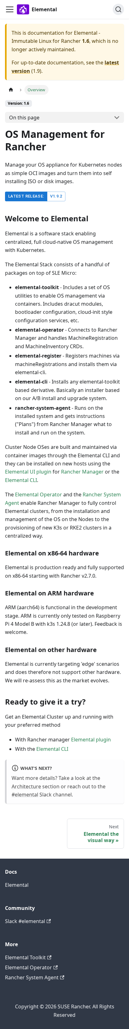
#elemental (25, 794)
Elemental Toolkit (25, 957)
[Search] (118, 9)
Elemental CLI (21, 480)
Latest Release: (26, 196)
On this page (24, 117)
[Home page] (11, 90)
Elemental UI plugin (28, 471)
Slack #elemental (25, 921)
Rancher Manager (82, 471)
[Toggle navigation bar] (9, 9)
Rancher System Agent (32, 977)
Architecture (26, 786)
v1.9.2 (56, 196)
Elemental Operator (38, 494)
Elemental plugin (91, 739)
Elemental (16, 884)
